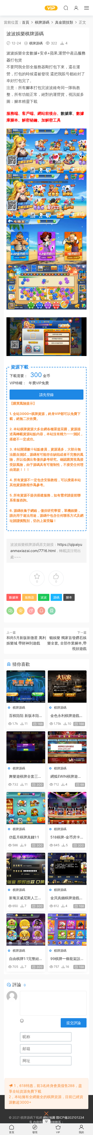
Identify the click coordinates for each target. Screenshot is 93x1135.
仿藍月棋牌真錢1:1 (24, 837)
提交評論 (73, 1022)
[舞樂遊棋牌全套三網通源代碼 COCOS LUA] (25, 747)
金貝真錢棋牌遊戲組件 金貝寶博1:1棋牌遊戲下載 (66, 898)
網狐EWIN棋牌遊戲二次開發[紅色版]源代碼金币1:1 (66, 776)
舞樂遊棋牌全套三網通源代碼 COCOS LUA (25, 776)
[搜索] (65, 7)
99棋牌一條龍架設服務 (67, 958)
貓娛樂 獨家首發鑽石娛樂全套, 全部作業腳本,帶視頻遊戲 (67, 643)
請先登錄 (46, 394)
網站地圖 (49, 1117)
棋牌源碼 (36, 43)
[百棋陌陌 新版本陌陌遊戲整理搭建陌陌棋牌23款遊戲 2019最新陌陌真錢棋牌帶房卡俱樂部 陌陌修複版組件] (25, 686)
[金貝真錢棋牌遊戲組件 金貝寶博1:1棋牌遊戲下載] (67, 869)
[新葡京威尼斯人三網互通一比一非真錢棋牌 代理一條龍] (25, 869)
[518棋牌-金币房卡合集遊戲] (67, 808)
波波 (10, 53)
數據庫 (66, 113)
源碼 (56, 597)
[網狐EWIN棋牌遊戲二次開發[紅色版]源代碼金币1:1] (67, 747)
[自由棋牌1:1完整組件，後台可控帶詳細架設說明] (25, 930)
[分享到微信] (10, 611)
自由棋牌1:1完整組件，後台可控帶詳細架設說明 (25, 958)
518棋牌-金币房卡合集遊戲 (67, 837)
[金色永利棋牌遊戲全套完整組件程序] (67, 686)
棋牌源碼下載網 (11, 8)
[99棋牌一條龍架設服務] (67, 930)
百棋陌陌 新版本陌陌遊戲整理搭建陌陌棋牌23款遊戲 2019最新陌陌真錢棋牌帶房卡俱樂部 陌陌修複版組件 (26, 715)
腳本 (30, 88)
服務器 (29, 597)
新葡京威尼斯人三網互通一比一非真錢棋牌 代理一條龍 (25, 898)
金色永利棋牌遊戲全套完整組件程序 (66, 715)
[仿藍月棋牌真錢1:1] (25, 808)
